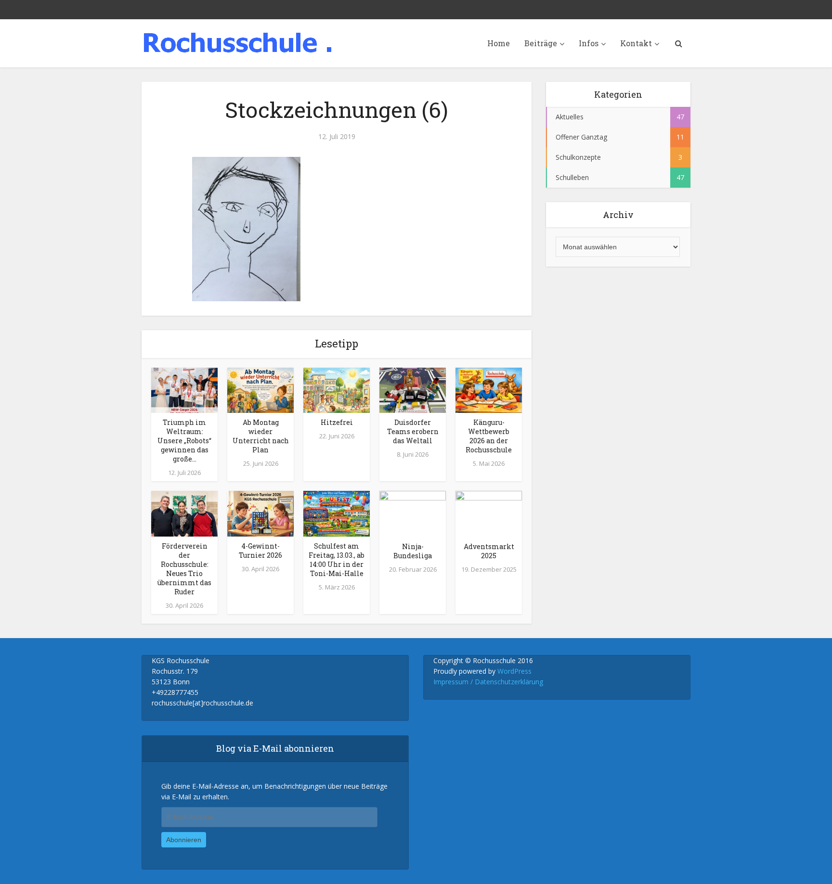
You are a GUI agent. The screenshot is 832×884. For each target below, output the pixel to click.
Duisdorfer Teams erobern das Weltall (413, 431)
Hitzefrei (337, 422)
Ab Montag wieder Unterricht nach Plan (261, 436)
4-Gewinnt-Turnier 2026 (260, 550)
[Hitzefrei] (336, 389)
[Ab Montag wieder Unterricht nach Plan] (260, 389)
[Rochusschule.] (238, 42)
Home (498, 43)
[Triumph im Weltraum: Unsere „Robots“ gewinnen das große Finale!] (184, 389)
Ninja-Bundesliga (412, 551)
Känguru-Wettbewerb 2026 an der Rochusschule (489, 436)
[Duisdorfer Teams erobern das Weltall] (412, 389)
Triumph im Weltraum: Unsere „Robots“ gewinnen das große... (184, 440)
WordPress (514, 671)
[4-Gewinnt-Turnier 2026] (260, 513)
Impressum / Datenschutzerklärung (488, 681)
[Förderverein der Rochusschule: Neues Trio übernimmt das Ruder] (184, 513)
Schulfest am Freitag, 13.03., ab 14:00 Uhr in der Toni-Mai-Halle (336, 559)
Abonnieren (183, 840)
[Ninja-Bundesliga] (412, 513)
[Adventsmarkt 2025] (488, 513)
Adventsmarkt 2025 (489, 551)
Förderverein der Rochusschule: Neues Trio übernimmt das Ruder (184, 568)
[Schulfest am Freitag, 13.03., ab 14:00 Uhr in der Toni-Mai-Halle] (336, 513)
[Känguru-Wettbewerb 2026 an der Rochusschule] (488, 389)
